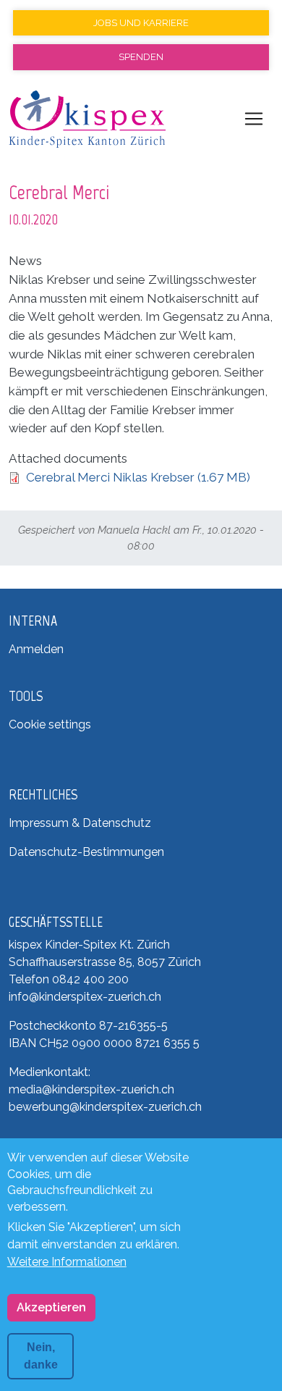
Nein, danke (41, 1356)
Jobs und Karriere (141, 22)
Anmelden (36, 649)
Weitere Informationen (67, 1262)
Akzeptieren (51, 1307)
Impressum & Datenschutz (80, 823)
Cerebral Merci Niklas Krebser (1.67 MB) (138, 477)
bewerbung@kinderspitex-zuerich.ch (105, 1107)
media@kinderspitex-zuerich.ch (91, 1089)
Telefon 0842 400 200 (69, 979)
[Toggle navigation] (253, 119)
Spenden (141, 56)
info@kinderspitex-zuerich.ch (85, 997)
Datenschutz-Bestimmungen (86, 852)
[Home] (87, 118)
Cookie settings (50, 724)
